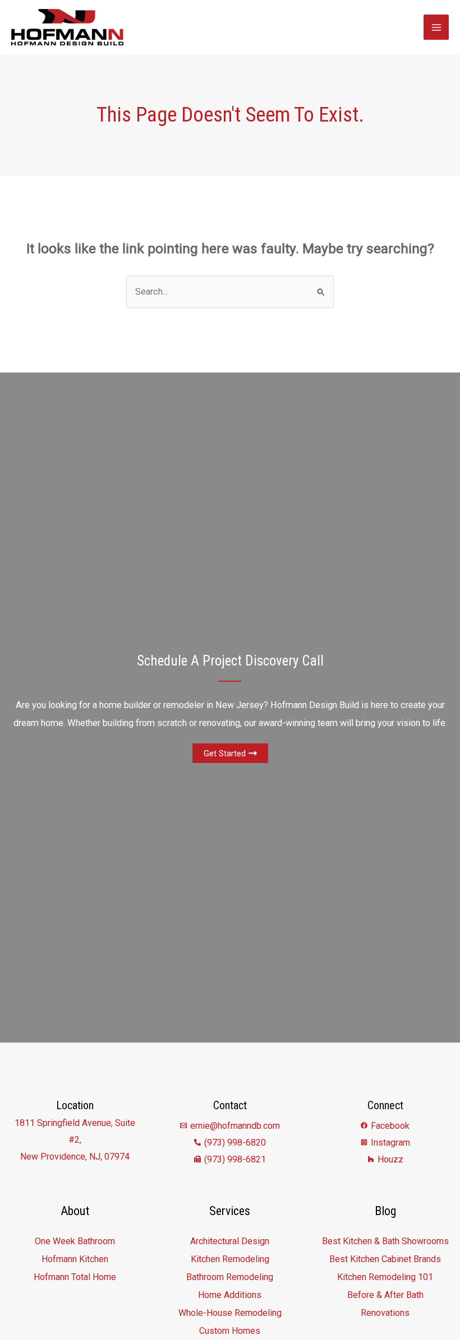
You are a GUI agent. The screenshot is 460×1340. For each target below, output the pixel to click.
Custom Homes (229, 1330)
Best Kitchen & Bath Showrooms (385, 1241)
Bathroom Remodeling (229, 1277)
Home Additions (229, 1295)
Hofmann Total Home (75, 1277)
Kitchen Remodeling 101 (385, 1277)
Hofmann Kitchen (75, 1259)
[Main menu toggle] (436, 27)
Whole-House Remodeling (230, 1313)
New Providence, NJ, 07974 (75, 1156)
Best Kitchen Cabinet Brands (385, 1259)
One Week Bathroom (75, 1241)
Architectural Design (229, 1241)
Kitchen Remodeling (230, 1259)
